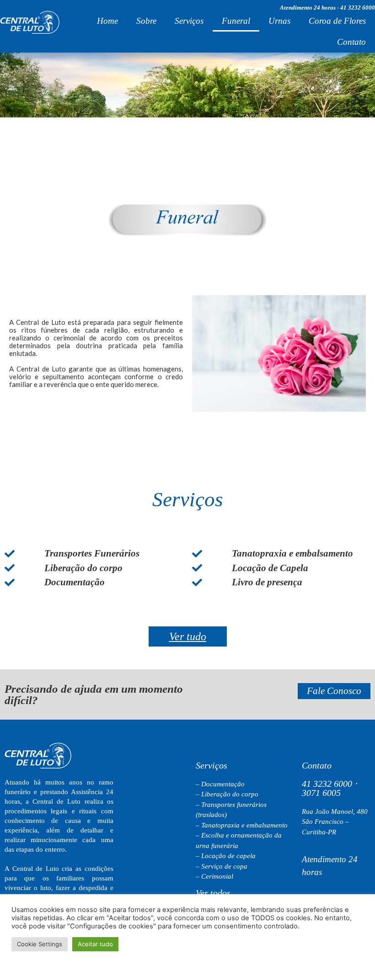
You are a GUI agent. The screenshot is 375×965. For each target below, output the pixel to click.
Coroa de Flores (337, 21)
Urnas (279, 21)
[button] (188, 636)
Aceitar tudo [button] (95, 944)
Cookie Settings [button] (39, 944)
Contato (351, 42)
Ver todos (213, 893)
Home (107, 21)
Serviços (189, 21)
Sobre (146, 21)
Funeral (236, 21)
